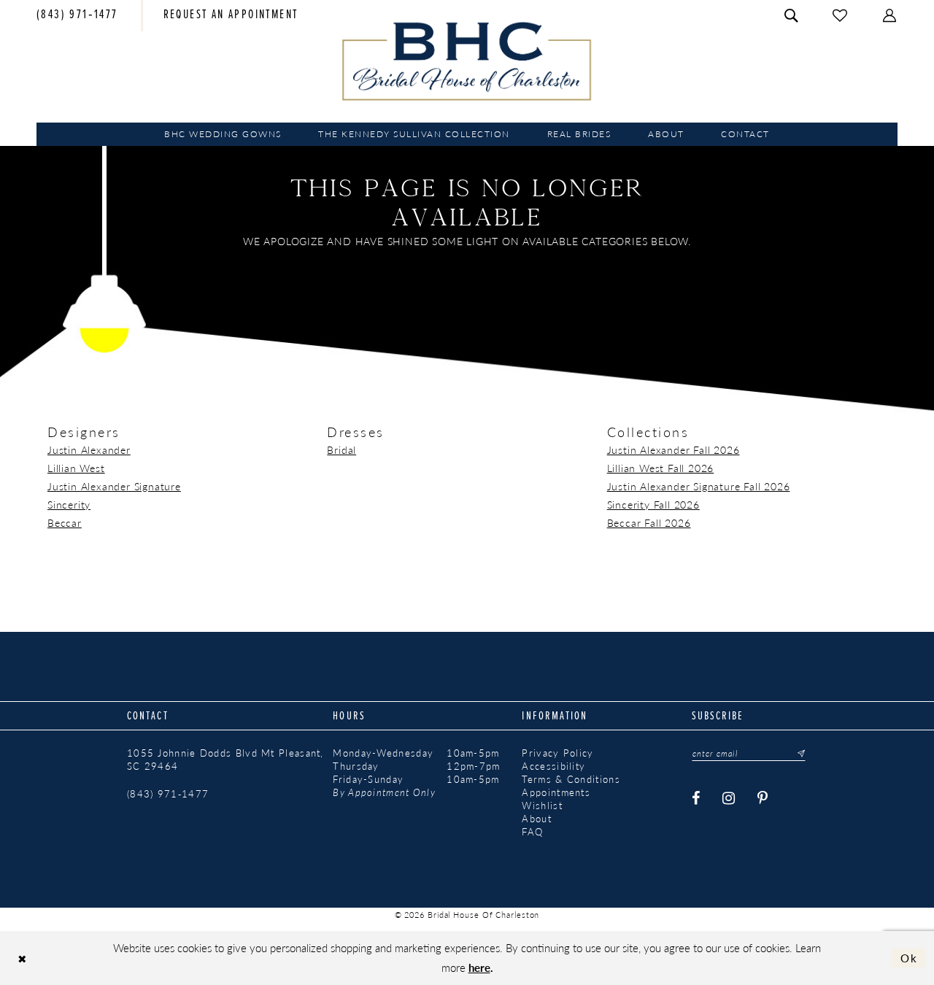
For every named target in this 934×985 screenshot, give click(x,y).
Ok (909, 957)
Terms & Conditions (571, 779)
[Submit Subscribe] (797, 753)
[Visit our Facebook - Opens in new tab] (697, 798)
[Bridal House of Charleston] (467, 61)
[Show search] (792, 15)
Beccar (64, 522)
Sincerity (68, 504)
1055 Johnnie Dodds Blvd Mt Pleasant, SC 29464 (225, 759)
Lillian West (76, 467)
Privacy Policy (557, 753)
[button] (890, 15)
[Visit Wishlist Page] (840, 15)
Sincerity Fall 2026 (653, 504)
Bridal (341, 449)
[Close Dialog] (22, 958)
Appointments (556, 792)
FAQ (532, 831)
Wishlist (542, 805)
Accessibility (553, 766)
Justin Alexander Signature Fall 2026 (698, 486)
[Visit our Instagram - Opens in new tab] (729, 798)
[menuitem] (77, 16)
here (479, 967)
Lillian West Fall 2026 (660, 467)
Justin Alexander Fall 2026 (673, 449)
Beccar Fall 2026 (649, 522)
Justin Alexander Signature (114, 486)
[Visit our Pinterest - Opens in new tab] (763, 798)
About (537, 818)
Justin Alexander (89, 449)
